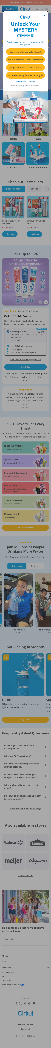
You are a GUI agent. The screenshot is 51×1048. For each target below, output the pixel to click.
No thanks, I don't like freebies (25, 82)
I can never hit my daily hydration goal (25, 75)
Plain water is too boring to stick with (25, 52)
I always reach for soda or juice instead (25, 59)
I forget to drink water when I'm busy (25, 67)
